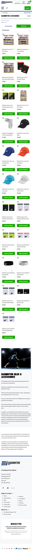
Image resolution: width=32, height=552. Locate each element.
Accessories (8, 26)
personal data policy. (16, 534)
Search (28, 8)
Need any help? (27, 12)
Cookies (13, 488)
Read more (3, 22)
